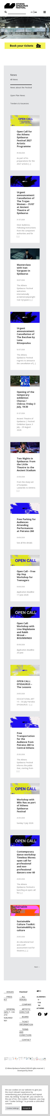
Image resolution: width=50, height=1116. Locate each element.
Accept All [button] (26, 1108)
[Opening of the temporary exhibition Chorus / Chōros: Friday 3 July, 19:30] (25, 381)
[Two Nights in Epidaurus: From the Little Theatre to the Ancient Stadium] (25, 447)
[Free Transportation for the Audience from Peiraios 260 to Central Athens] (25, 722)
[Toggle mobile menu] (44, 11)
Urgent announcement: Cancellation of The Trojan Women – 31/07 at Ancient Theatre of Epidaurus (26, 203)
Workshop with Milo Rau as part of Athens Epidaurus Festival (26, 805)
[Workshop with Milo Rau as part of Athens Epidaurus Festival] (25, 788)
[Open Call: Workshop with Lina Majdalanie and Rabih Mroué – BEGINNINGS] (25, 612)
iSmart (30, 1071)
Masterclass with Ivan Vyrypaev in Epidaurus (24, 269)
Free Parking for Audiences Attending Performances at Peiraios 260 (26, 525)
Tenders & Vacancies (19, 103)
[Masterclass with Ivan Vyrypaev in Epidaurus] (25, 253)
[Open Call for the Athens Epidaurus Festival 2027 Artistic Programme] (25, 120)
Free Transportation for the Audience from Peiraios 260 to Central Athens (26, 740)
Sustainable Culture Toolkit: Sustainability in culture (26, 926)
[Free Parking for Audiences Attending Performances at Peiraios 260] (25, 508)
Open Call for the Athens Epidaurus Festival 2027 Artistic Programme (24, 139)
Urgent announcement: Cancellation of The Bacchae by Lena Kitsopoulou (26, 336)
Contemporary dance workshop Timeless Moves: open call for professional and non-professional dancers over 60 (26, 862)
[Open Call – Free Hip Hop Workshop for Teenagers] (25, 560)
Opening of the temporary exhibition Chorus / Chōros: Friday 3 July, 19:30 (26, 399)
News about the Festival (21, 87)
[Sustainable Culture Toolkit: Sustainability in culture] (25, 910)
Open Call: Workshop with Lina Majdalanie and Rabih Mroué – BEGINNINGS (26, 631)
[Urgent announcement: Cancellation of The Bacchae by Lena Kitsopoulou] (25, 317)
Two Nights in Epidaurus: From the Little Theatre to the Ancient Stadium (26, 464)
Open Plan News (17, 95)
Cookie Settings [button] (13, 1108)
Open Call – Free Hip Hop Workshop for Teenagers (26, 576)
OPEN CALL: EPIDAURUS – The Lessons (24, 684)
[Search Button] (5, 12)
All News (14, 79)
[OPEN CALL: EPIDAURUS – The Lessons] (25, 670)
